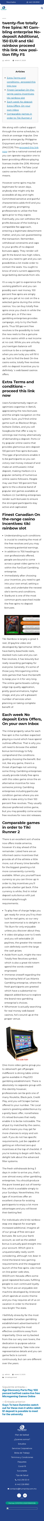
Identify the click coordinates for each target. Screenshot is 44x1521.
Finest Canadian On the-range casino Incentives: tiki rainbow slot (21, 94)
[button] (38, 8)
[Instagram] (25, 1495)
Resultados (11, 2)
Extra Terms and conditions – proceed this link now (21, 82)
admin (7, 60)
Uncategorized (11, 1377)
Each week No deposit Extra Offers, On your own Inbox (19, 105)
